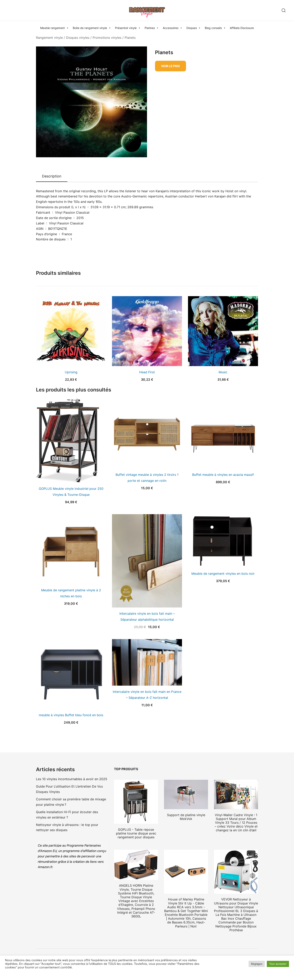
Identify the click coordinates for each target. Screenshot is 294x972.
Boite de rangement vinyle (90, 28)
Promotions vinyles (107, 38)
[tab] (51, 176)
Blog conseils (213, 28)
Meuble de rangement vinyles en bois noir (223, 574)
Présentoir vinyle (126, 28)
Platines (150, 28)
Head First (147, 372)
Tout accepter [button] (278, 963)
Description (51, 176)
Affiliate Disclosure (242, 28)
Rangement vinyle (49, 38)
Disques (191, 28)
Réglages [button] (256, 963)
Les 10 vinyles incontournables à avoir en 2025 (71, 779)
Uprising (71, 372)
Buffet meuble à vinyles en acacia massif (223, 475)
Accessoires (170, 28)
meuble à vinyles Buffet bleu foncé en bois (71, 715)
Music (223, 372)
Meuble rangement (52, 28)
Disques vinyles (77, 38)
